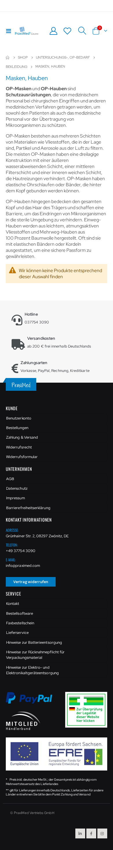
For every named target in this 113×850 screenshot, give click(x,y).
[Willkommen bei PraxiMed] (26, 30)
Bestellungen (17, 427)
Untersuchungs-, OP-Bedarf (63, 57)
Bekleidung (16, 66)
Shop (23, 57)
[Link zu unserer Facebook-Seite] (91, 833)
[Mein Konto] (53, 31)
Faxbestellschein (20, 623)
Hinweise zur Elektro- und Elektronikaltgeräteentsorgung (32, 670)
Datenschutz (17, 488)
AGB (10, 478)
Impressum (15, 497)
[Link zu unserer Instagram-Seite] (102, 833)
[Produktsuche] (82, 31)
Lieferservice (17, 632)
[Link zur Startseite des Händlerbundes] (23, 720)
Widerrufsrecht (19, 447)
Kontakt (12, 603)
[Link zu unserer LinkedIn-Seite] (80, 833)
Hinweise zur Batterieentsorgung (34, 642)
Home (8, 57)
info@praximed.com (23, 565)
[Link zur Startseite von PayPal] (32, 701)
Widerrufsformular (22, 456)
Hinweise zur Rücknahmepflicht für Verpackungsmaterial (35, 655)
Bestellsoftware (19, 613)
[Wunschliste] (67, 31)
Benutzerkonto (18, 418)
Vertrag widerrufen (30, 581)
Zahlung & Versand (22, 437)
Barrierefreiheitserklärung (28, 507)
